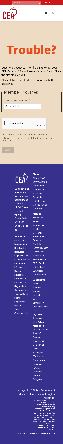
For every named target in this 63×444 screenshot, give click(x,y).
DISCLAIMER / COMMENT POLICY (42, 433)
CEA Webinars (39, 275)
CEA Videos (38, 271)
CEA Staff (37, 209)
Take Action (38, 322)
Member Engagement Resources (20, 302)
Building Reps (39, 352)
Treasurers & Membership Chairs (39, 345)
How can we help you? (16, 100)
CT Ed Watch (38, 263)
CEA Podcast (39, 267)
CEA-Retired (38, 356)
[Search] (39, 3)
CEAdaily (37, 244)
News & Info (38, 255)
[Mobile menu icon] (60, 13)
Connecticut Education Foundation (38, 193)
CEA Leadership (40, 205)
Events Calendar (40, 248)
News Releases (40, 259)
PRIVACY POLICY (21, 433)
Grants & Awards (22, 259)
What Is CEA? (39, 178)
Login (47, 3)
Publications (38, 252)
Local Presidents (40, 329)
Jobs (16, 309)
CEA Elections (39, 201)
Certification (20, 279)
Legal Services (21, 256)
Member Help (22, 313)
